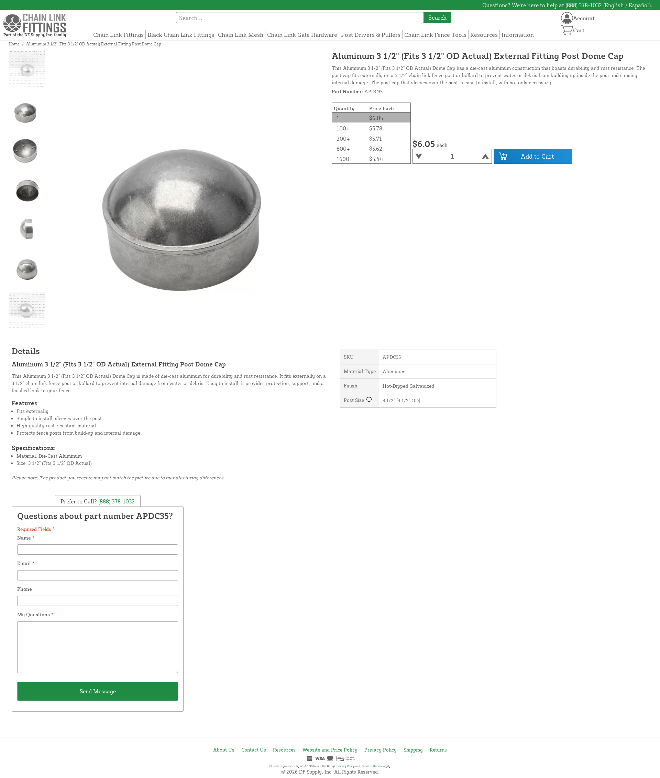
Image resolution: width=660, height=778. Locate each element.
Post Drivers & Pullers (370, 34)
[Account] (567, 18)
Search (437, 17)
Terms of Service (372, 766)
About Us (223, 750)
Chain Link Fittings (118, 34)
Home (14, 43)
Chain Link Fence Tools (435, 34)
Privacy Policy (380, 750)
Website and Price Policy (330, 750)
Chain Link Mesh (240, 34)
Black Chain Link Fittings (180, 34)
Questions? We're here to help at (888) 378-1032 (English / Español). (567, 5)
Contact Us (253, 750)
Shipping (413, 750)
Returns (438, 750)
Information (518, 34)
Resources (484, 34)
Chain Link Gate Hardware (302, 34)
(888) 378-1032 (116, 501)
